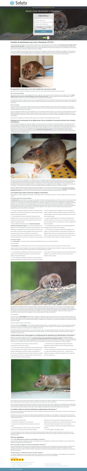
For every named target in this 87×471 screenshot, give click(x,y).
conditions (45, 27)
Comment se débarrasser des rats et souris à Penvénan (57, 465)
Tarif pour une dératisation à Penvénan (20, 465)
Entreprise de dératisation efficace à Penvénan (21, 464)
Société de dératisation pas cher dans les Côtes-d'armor (22, 462)
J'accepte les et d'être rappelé (44, 28)
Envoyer (43, 31)
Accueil (12, 469)
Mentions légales (18, 469)
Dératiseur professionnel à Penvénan (53, 464)
